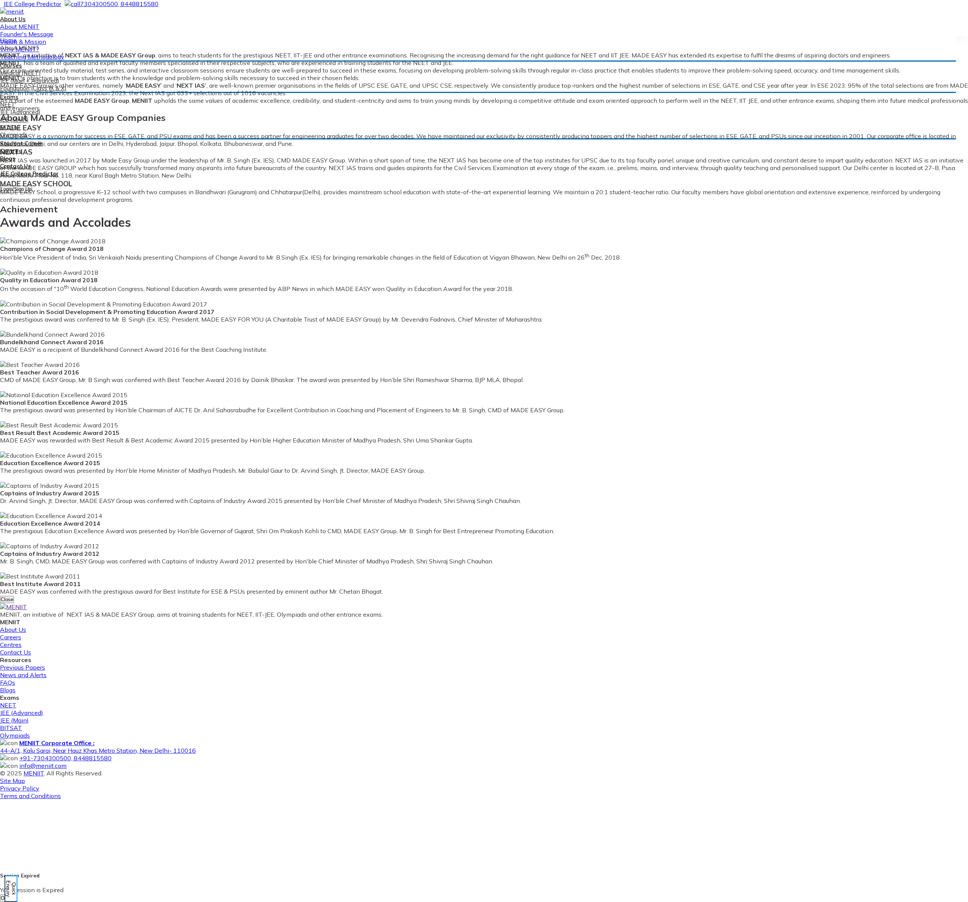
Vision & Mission (23, 41)
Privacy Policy (19, 788)
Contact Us (15, 166)
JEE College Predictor (29, 173)
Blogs (8, 158)
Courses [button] (11, 65)
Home (8, 40)
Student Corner (21, 143)
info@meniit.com (43, 765)
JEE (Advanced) (21, 712)
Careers (10, 637)
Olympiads (15, 735)
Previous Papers (22, 667)
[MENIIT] (12, 11)
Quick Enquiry (11, 888)
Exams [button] (9, 97)
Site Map (12, 780)
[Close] (1, 884)
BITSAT (11, 728)
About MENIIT (19, 26)
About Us (13, 629)
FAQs (7, 682)
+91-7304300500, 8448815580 (65, 758)
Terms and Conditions (30, 796)
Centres (11, 151)
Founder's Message (26, 34)
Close (7, 599)
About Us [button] (13, 19)
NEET (8, 705)
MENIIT (33, 773)
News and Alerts (23, 675)
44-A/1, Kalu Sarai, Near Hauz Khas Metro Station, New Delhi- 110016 (98, 746)
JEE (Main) (14, 720)
